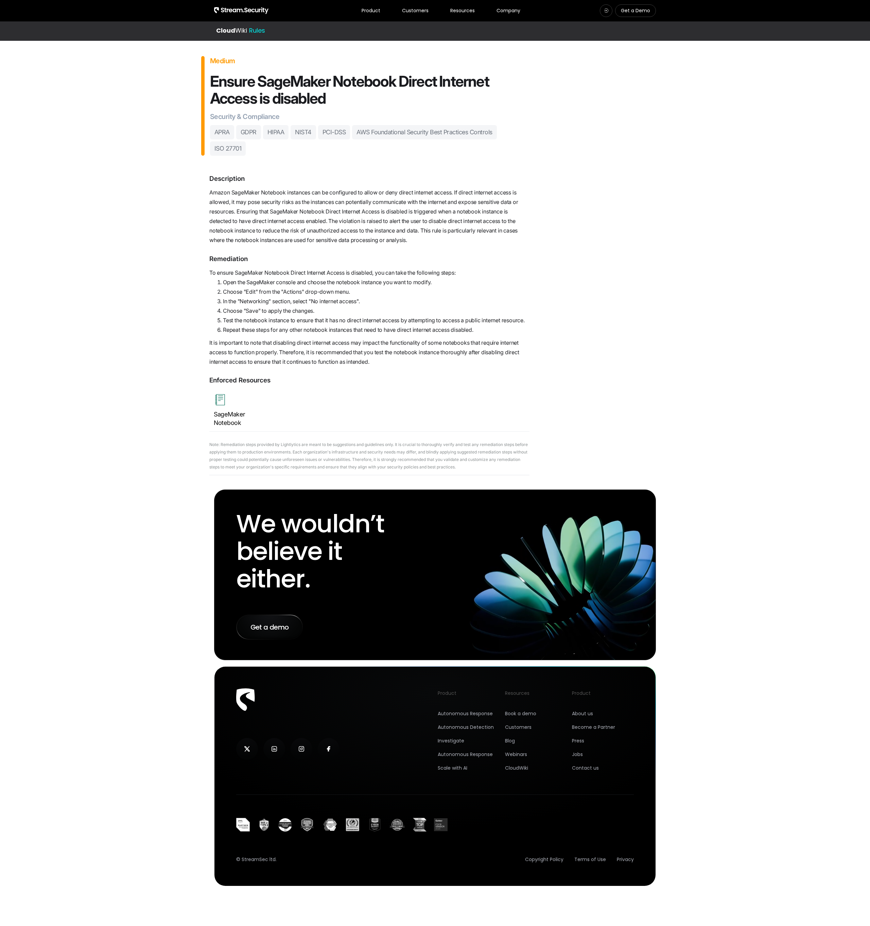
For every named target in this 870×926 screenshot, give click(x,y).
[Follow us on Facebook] (329, 749)
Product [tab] (371, 10)
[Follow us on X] (247, 749)
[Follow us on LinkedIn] (274, 749)
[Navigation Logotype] (241, 10)
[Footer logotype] (245, 699)
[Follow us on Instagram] (301, 749)
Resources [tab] (462, 10)
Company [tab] (508, 10)
